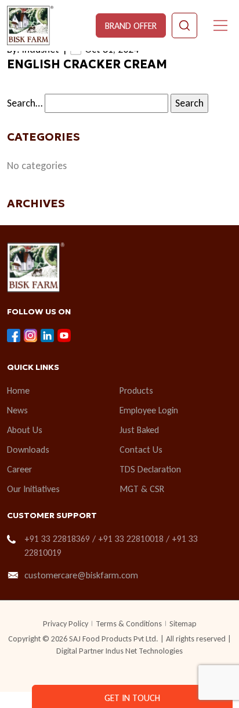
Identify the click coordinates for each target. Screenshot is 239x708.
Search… (24, 103)
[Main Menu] (220, 25)
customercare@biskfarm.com (81, 575)
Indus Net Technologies (144, 651)
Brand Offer (131, 25)
